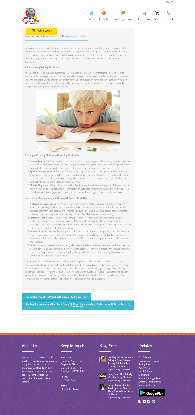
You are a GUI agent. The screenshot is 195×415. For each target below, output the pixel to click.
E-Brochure (143, 374)
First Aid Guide (144, 357)
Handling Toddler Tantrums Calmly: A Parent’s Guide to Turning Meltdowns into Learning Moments (120, 362)
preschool (69, 35)
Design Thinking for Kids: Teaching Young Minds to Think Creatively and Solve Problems (120, 390)
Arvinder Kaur (33, 35)
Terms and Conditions (148, 385)
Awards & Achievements (149, 381)
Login (170, 1)
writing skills (80, 35)
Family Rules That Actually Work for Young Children (120, 376)
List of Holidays (145, 371)
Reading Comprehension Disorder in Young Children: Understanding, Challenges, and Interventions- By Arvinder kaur (78, 305)
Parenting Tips (144, 367)
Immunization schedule (148, 360)
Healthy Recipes (145, 364)
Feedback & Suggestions (149, 378)
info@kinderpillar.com (70, 389)
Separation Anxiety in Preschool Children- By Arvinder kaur (57, 296)
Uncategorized (52, 35)
